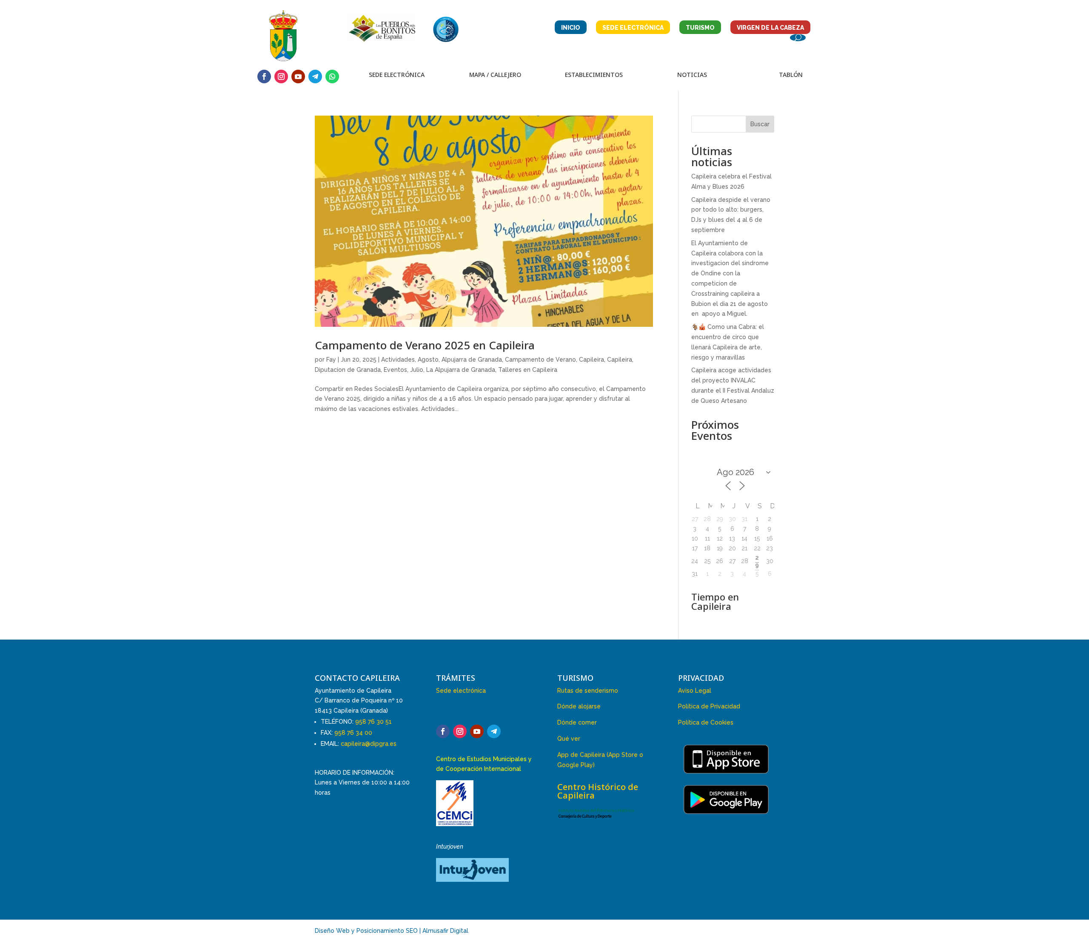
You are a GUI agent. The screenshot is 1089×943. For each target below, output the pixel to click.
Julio (416, 369)
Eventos (395, 369)
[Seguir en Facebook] (264, 76)
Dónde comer (577, 722)
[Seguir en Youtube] (298, 76)
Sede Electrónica (633, 27)
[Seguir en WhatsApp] (332, 76)
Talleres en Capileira (527, 369)
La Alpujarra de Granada (460, 369)
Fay (331, 359)
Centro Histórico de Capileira (597, 791)
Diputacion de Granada (348, 369)
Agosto (428, 359)
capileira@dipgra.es (368, 743)
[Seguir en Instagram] (281, 76)
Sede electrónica (461, 690)
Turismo (700, 27)
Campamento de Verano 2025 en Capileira (425, 345)
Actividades (398, 359)
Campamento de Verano (540, 359)
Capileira (591, 359)
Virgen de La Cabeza (770, 27)
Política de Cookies (705, 722)
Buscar (760, 124)
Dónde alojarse (579, 706)
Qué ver (568, 738)
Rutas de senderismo (587, 690)
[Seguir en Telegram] (315, 76)
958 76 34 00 (353, 732)
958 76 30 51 (373, 721)
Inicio (570, 27)
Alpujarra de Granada (472, 359)
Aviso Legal (694, 690)
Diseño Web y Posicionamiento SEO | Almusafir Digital (391, 930)
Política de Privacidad (709, 706)
